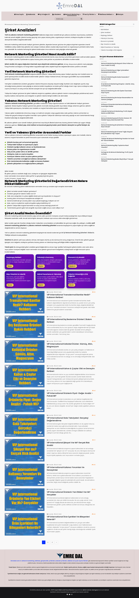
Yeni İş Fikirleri (89, 14)
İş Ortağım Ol (45, 14)
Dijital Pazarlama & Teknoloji (110, 47)
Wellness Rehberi (105, 14)
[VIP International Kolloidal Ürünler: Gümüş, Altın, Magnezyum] (24, 351)
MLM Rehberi (105, 29)
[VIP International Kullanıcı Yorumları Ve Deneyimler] (24, 475)
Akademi (57, 14)
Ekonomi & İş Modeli (107, 41)
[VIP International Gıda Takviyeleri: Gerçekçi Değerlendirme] (24, 425)
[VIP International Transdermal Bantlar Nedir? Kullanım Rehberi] (24, 302)
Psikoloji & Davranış (107, 38)
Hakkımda (31, 14)
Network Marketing (72, 14)
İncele (10, 285)
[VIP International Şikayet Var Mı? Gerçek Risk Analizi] (24, 450)
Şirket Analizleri (105, 32)
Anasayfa (9, 24)
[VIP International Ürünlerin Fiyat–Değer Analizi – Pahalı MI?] (24, 401)
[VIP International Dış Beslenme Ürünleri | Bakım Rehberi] (24, 327)
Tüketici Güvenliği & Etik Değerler (111, 50)
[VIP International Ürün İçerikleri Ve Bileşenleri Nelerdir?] (24, 524)
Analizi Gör (8, 178)
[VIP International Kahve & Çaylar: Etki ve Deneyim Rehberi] (24, 376)
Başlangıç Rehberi (106, 35)
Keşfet (41, 266)
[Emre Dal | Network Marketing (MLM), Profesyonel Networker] (69, 5)
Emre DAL (50, 292)
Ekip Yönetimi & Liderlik (108, 44)
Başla (10, 266)
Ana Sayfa (20, 14)
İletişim (120, 14)
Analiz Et (72, 266)
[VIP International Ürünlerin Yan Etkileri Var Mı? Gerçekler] (24, 499)
